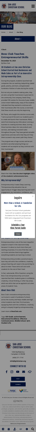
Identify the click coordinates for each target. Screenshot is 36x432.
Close (18, 234)
